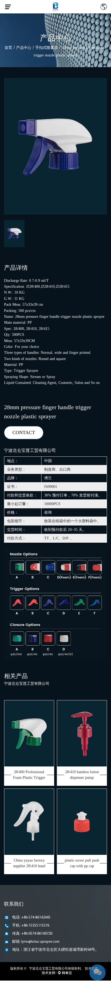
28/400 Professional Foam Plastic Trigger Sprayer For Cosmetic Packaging (29, 775)
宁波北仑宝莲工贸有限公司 (48, 968)
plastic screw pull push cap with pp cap (82, 863)
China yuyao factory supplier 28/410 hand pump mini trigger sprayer (29, 863)
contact (23, 432)
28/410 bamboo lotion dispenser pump (82, 775)
